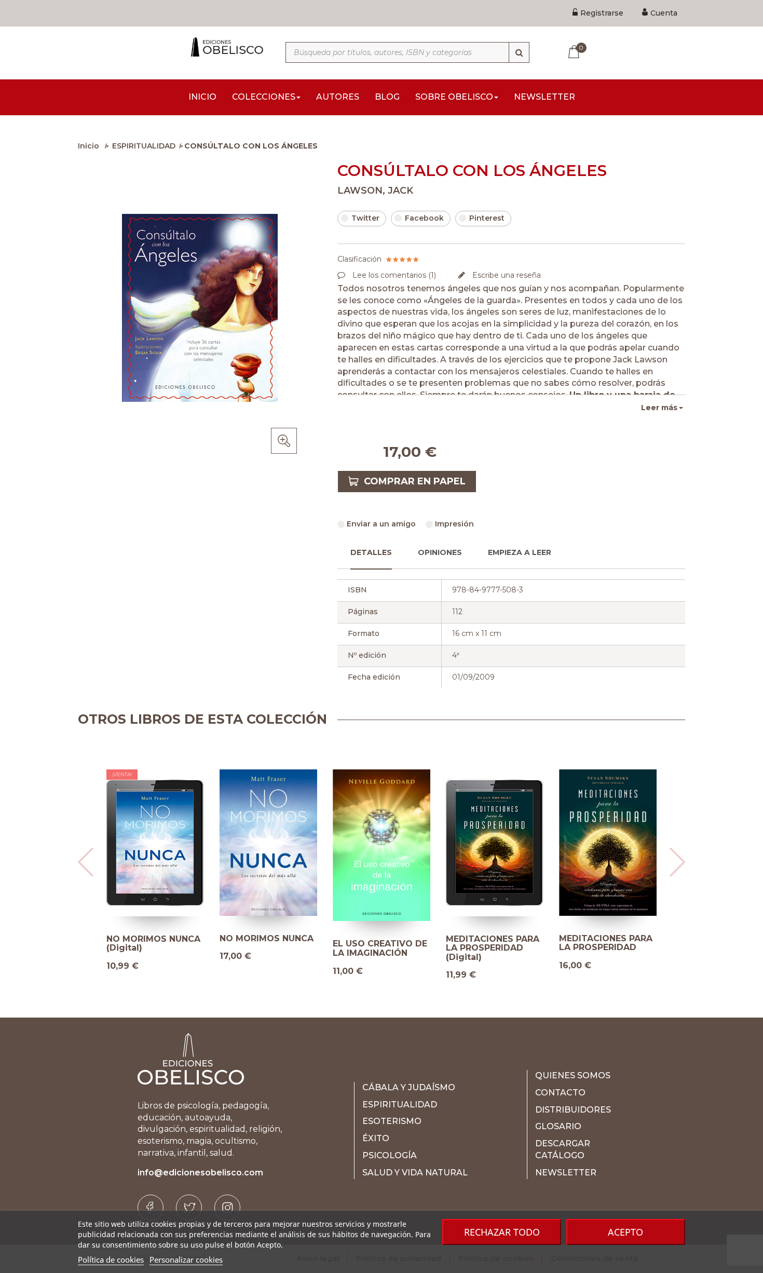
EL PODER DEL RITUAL (251, 943)
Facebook (424, 218)
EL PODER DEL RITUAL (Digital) (141, 944)
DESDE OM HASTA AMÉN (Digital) (599, 944)
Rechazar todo (502, 1232)
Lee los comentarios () (393, 275)
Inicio (88, 146)
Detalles (371, 552)
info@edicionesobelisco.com (200, 1172)
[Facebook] (151, 1208)
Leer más (659, 407)
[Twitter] (189, 1208)
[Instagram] (227, 1208)
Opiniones (440, 552)
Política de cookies (111, 1259)
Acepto (625, 1232)
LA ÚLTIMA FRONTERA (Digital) (489, 944)
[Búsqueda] (519, 52)
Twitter (365, 218)
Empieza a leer (519, 552)
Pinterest (487, 218)
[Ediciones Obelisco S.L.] (226, 47)
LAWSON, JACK (375, 190)
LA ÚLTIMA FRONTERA (356, 943)
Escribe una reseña (505, 275)
